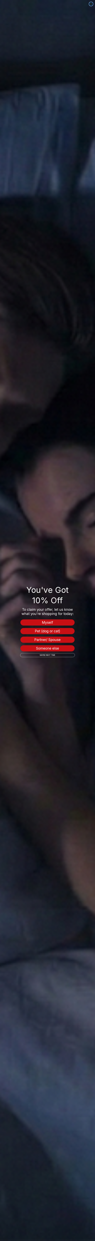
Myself (47, 622)
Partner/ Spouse (47, 640)
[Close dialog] (91, 4)
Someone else (47, 648)
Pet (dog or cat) (47, 631)
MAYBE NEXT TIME (47, 655)
